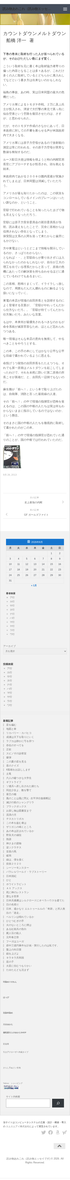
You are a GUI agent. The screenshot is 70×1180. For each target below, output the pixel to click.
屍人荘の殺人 (13, 933)
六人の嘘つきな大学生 (19, 778)
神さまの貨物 (13, 843)
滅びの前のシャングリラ (20, 802)
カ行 (12, 601)
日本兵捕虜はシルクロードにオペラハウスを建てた (35, 900)
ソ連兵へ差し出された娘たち (22, 786)
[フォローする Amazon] (57, 1132)
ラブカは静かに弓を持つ (20, 741)
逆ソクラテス (13, 847)
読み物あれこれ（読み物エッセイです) (28, 9)
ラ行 (12, 630)
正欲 (8, 749)
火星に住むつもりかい (19, 965)
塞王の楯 (11, 794)
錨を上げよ (12, 953)
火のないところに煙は (19, 925)
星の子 (10, 961)
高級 (8, 1024)
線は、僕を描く (15, 859)
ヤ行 (12, 626)
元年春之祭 (12, 937)
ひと (8, 880)
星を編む (11, 724)
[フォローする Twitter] (43, 1132)
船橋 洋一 (16, 40)
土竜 (8, 773)
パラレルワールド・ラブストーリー (26, 871)
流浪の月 (11, 814)
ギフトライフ (13, 782)
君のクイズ (12, 765)
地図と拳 (11, 728)
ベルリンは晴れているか (20, 916)
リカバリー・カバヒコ (19, 732)
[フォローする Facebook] (50, 1132)
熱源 (8, 839)
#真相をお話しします (18, 769)
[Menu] (65, 9)
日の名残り (12, 904)
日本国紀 (11, 876)
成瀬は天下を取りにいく (20, 737)
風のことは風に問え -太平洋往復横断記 (28, 798)
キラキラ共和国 (15, 957)
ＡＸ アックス (14, 888)
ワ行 (12, 634)
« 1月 (34, 585)
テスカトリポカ (15, 818)
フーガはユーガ (15, 941)
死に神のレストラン (17, 892)
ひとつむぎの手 (15, 920)
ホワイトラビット (16, 884)
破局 (8, 855)
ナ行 (12, 614)
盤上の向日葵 (13, 949)
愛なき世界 (12, 896)
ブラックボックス (16, 806)
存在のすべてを (15, 745)
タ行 (12, 609)
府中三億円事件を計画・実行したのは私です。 (32, 945)
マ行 (12, 622)
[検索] (58, 1103)
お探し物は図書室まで (19, 810)
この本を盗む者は (16, 822)
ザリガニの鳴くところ (19, 826)
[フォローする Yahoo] (64, 1132)
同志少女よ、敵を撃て (19, 790)
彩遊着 (6, 1044)
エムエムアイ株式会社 (17, 1126)
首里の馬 (11, 851)
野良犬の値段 (13, 835)
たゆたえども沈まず (17, 969)
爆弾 (8, 757)
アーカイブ (9, 646)
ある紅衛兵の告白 (16, 929)
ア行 (12, 597)
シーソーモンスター (17, 867)
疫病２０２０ (13, 863)
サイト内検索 (13, 1096)
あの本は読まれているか (20, 831)
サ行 (12, 605)
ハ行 (12, 618)
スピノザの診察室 (16, 753)
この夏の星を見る (16, 761)
